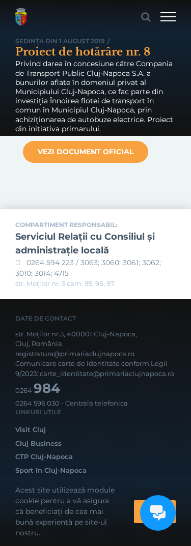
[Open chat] (158, 513)
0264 (37, 390)
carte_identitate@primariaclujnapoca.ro (107, 373)
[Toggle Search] (146, 17)
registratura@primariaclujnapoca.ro (74, 354)
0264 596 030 (37, 403)
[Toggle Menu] (168, 16)
